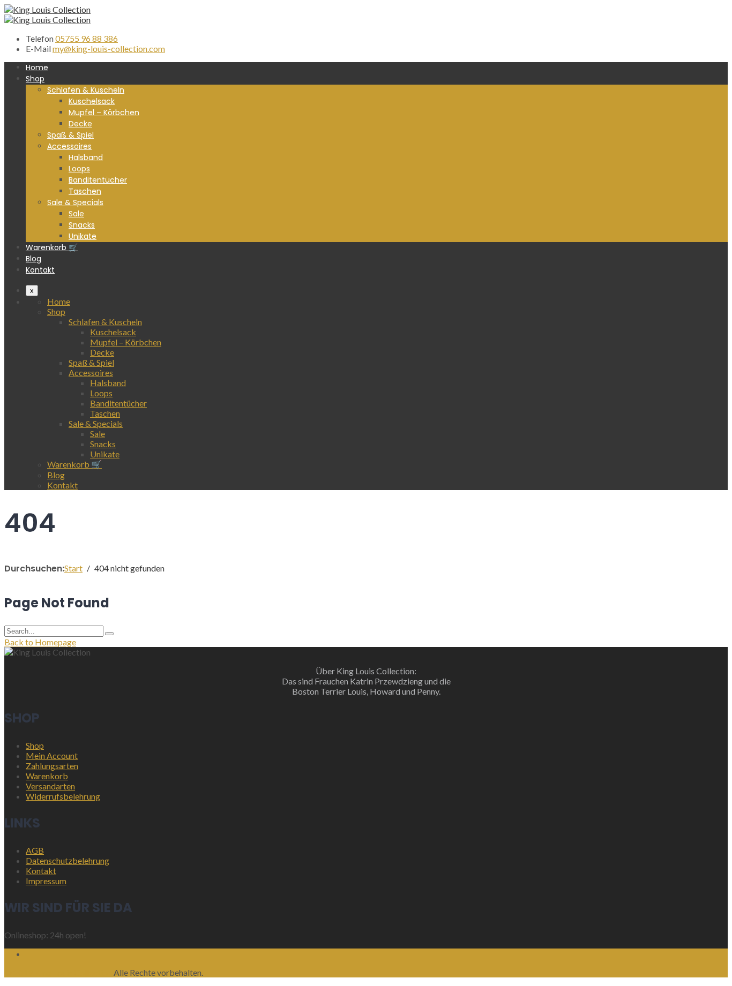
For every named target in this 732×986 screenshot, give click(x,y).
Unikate (82, 236)
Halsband (86, 157)
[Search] (109, 633)
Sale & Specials (75, 202)
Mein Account (52, 755)
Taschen (85, 191)
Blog (33, 258)
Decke (80, 123)
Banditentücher (98, 180)
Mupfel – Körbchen (104, 112)
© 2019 (18, 972)
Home (37, 67)
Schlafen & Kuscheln (85, 90)
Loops (79, 168)
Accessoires (69, 146)
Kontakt (40, 270)
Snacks (82, 225)
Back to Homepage (40, 642)
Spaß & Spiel (70, 135)
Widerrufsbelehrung (63, 796)
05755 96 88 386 (86, 38)
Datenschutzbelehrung (67, 860)
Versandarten (50, 786)
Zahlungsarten (52, 766)
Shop (35, 78)
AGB (35, 850)
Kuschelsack (92, 101)
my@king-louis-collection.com (109, 48)
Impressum (46, 881)
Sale (76, 213)
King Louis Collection (73, 972)
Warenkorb (47, 776)
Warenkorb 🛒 (52, 247)
